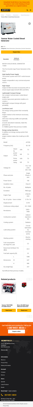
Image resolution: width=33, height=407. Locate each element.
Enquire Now (16, 52)
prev (28, 279)
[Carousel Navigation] (29, 279)
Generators (15, 15)
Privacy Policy (6, 405)
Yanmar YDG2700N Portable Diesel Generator (7, 306)
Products (8, 15)
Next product (31, 316)
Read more (9, 310)
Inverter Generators (26, 48)
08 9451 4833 (16, 328)
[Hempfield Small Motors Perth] (5, 10)
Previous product (28, 316)
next (30, 279)
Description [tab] (6, 59)
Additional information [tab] (16, 59)
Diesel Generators (25, 15)
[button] (29, 23)
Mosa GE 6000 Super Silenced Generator (23, 305)
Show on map (4, 350)
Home (2, 15)
